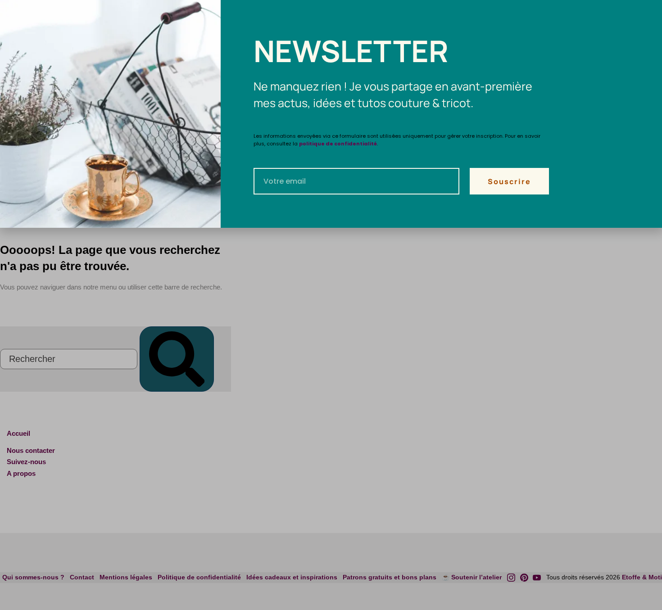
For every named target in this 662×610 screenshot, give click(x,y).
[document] (331, 305)
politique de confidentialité (338, 143)
